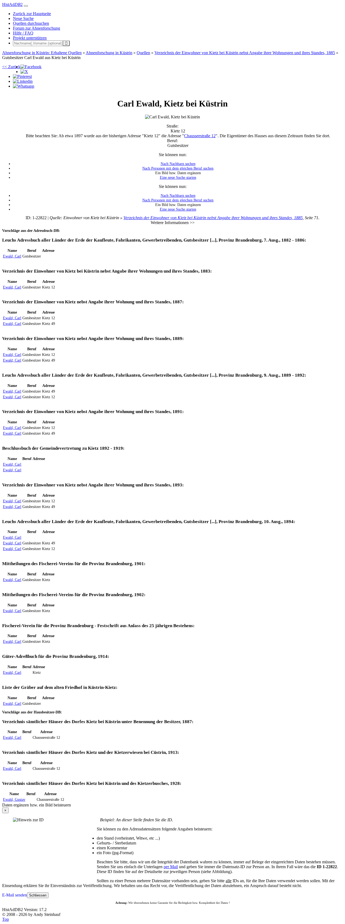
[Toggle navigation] (26, 6)
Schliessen (37, 895)
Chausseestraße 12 (200, 135)
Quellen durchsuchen (31, 23)
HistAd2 (12, 4)
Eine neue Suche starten (178, 177)
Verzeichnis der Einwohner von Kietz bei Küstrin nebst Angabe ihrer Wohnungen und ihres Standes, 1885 (213, 217)
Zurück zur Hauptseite (32, 13)
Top (5, 919)
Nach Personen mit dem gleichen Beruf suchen (177, 168)
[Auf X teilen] (24, 71)
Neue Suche (23, 18)
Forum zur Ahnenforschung (36, 28)
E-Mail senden (14, 895)
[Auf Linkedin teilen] (23, 81)
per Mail (171, 866)
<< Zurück (11, 66)
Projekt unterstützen (30, 38)
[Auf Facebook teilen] (31, 66)
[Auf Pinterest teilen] (22, 76)
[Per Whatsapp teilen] (23, 86)
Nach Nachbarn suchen (178, 164)
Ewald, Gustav (14, 799)
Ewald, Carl (12, 256)
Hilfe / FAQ (23, 33)
